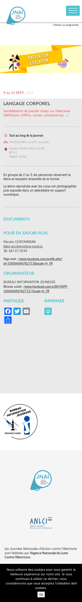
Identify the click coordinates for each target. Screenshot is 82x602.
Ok (41, 594)
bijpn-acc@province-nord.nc (23, 246)
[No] (76, 583)
